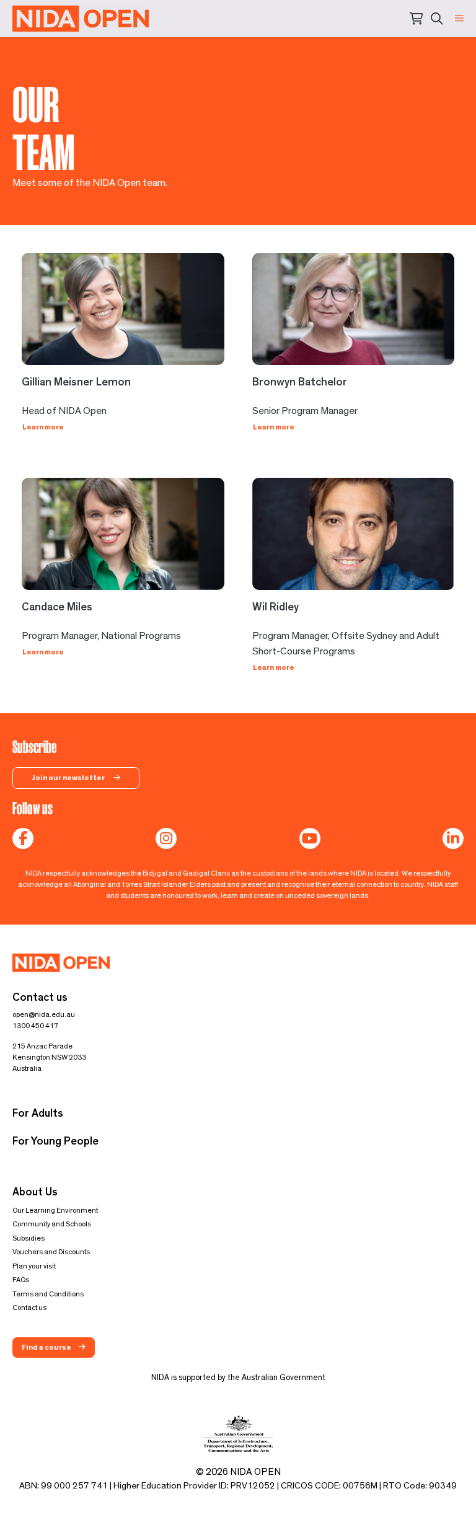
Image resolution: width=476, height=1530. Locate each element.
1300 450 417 (35, 1025)
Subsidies (28, 1238)
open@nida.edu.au (43, 1014)
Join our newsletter (69, 777)
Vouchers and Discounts (51, 1251)
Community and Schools (51, 1224)
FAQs (20, 1279)
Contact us (29, 1307)
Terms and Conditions (48, 1294)
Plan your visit (34, 1266)
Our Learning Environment (55, 1210)
